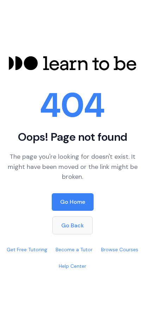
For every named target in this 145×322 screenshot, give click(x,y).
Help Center (72, 266)
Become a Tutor (74, 249)
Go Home (72, 202)
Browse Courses (119, 249)
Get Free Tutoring (27, 249)
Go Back (72, 225)
